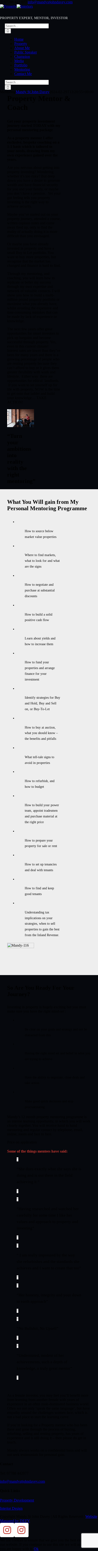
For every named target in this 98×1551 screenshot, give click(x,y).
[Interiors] (21, 1536)
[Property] (7, 1536)
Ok (36, 1549)
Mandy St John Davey (32, 92)
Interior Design (11, 1508)
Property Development (17, 1500)
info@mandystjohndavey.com (50, 2)
